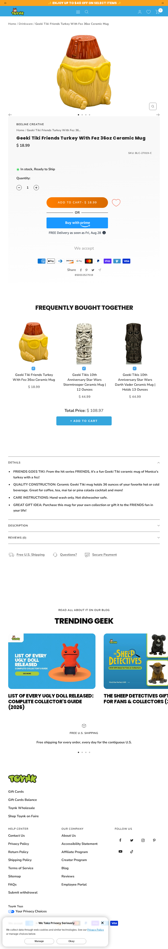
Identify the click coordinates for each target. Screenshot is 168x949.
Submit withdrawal (22, 892)
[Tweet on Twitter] (93, 270)
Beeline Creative (30, 124)
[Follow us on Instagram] (143, 840)
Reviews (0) (17, 538)
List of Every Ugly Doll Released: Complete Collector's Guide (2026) (50, 701)
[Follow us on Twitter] (131, 840)
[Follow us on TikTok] (131, 851)
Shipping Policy (20, 860)
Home (12, 24)
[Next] (158, 114)
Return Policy (18, 852)
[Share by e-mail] (99, 270)
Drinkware (26, 24)
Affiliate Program (74, 852)
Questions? (68, 554)
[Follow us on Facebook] (120, 840)
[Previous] (10, 114)
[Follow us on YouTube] (120, 851)
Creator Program (74, 860)
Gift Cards (16, 791)
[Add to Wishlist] (116, 203)
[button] (158, 12)
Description (18, 525)
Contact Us (16, 835)
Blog (65, 868)
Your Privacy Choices (31, 911)
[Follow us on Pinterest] (154, 840)
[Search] (87, 12)
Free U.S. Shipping (31, 554)
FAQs (12, 884)
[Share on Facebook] (81, 270)
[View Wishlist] (148, 12)
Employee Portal (74, 884)
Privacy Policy (18, 844)
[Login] (140, 12)
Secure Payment (104, 554)
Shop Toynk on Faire (23, 816)
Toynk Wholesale (21, 808)
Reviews (67, 876)
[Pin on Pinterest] (86, 270)
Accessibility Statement (79, 844)
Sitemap (14, 876)
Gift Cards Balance (22, 800)
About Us (68, 835)
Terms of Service (20, 868)
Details (14, 462)
